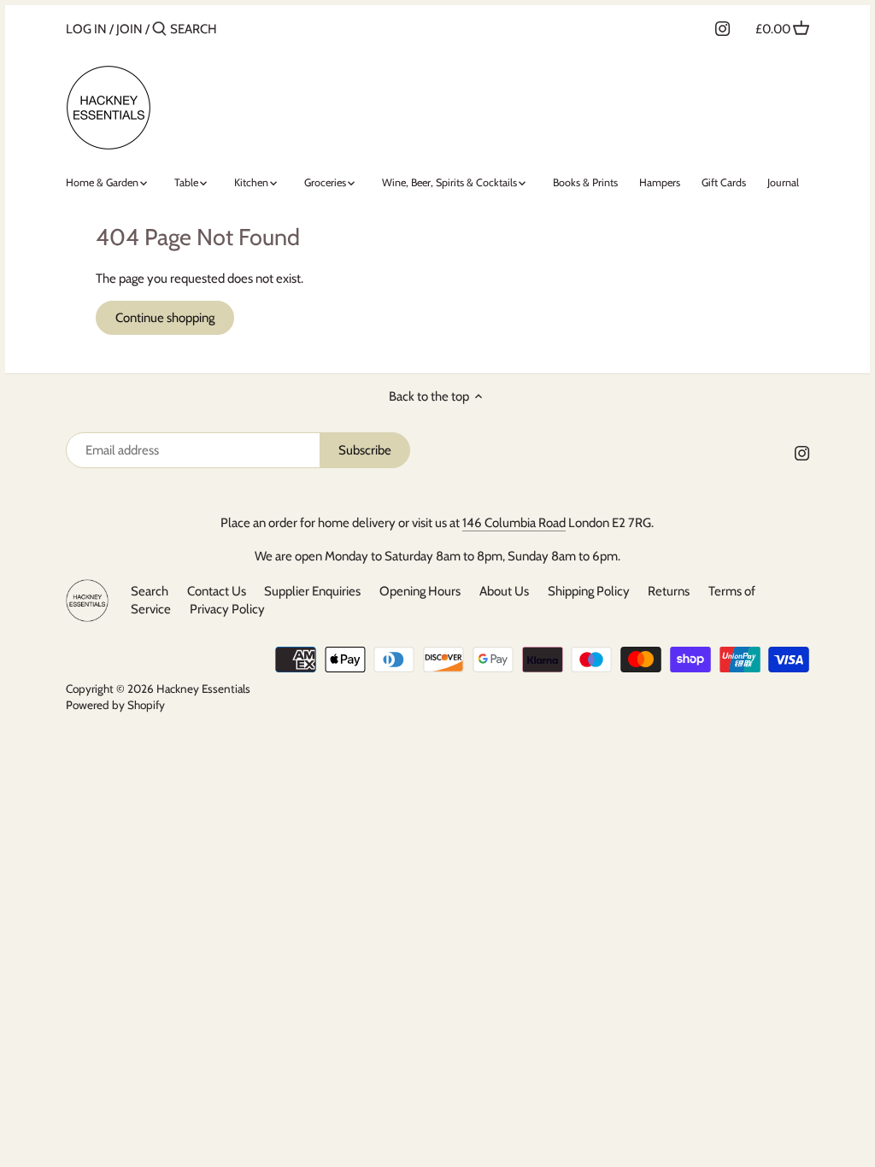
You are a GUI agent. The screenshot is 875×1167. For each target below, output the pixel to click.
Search (149, 591)
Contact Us (216, 591)
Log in (86, 29)
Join (129, 29)
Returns (669, 591)
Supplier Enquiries (312, 591)
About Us (504, 591)
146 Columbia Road (514, 523)
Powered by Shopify (115, 705)
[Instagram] (722, 28)
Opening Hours (421, 591)
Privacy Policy (227, 609)
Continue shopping (164, 317)
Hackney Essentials (203, 688)
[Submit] (159, 29)
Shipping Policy (589, 591)
